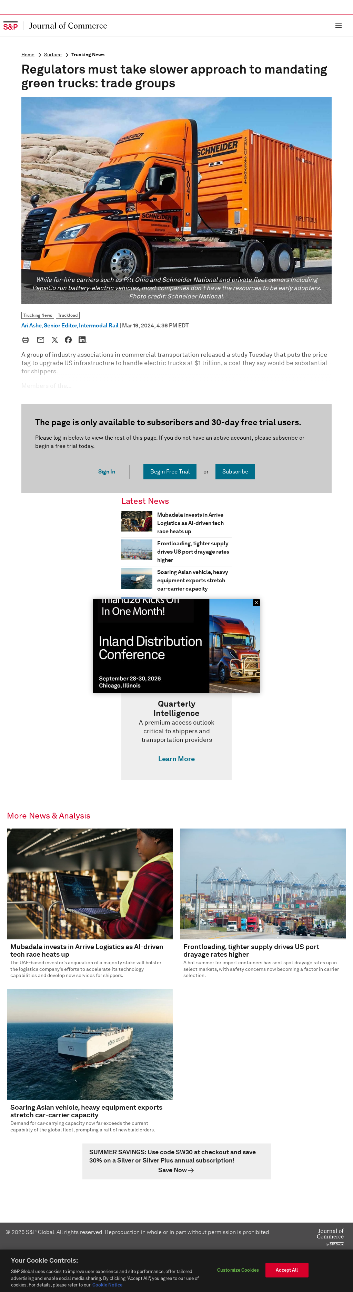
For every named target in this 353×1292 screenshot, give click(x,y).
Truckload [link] (68, 315)
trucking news (87, 55)
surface (53, 55)
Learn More (176, 759)
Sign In (106, 471)
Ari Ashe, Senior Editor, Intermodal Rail (70, 325)
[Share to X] (55, 340)
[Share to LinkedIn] (83, 339)
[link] (176, 733)
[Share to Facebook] (68, 339)
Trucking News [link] (37, 315)
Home (27, 55)
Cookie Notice (107, 1285)
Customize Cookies (238, 1270)
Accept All (287, 1270)
